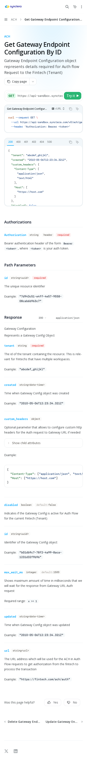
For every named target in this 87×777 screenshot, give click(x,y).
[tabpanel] (43, 176)
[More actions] (81, 7)
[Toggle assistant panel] (75, 7)
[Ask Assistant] (77, 109)
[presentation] (40, 95)
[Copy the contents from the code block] (70, 109)
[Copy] (58, 95)
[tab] (10, 141)
